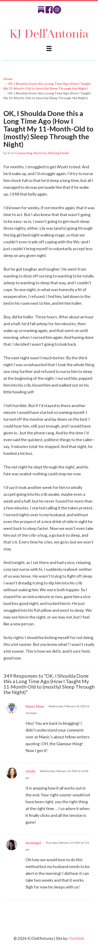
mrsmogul (33, 843)
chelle (30, 771)
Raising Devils (58, 153)
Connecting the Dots (31, 153)
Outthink (76, 938)
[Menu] (49, 48)
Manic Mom (35, 706)
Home (8, 79)
